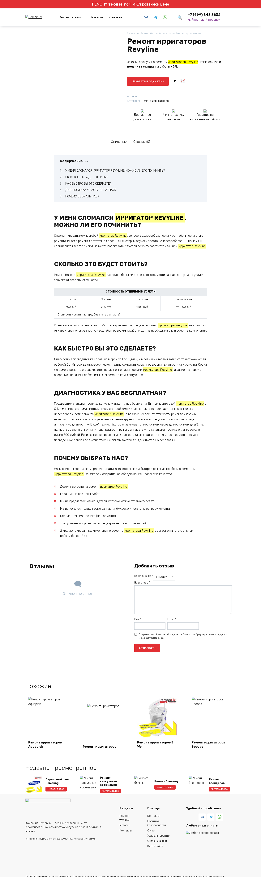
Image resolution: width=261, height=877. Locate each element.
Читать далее (56, 788)
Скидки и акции (157, 841)
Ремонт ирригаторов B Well (155, 744)
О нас (151, 830)
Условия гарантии (158, 835)
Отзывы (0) (141, 141)
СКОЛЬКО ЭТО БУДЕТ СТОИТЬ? (86, 177)
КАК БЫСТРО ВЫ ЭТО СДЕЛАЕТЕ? (88, 183)
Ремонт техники (70, 17)
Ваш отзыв (142, 582)
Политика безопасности (156, 823)
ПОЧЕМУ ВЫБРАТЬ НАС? (82, 196)
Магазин (97, 17)
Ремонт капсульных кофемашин (108, 781)
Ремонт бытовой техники (155, 33)
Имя (137, 619)
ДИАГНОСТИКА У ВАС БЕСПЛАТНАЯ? (90, 190)
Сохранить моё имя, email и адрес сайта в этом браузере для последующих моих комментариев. (184, 636)
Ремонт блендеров (217, 781)
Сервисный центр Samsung (58, 781)
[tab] (118, 141)
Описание (119, 141)
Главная (131, 33)
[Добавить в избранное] (174, 80)
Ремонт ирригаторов (188, 33)
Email (171, 619)
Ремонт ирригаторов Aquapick (45, 744)
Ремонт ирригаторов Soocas (208, 744)
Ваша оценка (143, 576)
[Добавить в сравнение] (182, 80)
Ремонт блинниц (166, 781)
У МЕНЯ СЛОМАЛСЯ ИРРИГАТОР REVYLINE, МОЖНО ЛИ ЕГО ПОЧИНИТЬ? (115, 170)
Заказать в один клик (148, 81)
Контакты (115, 17)
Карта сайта (155, 846)
